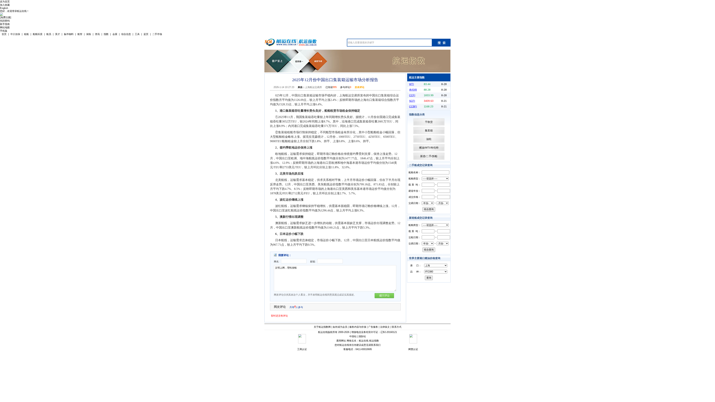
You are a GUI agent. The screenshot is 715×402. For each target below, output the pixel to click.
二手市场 (157, 34)
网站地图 (5, 27)
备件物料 (69, 34)
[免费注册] (5, 17)
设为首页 (5, 1)
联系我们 (376, 345)
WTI (411, 84)
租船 (26, 34)
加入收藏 (5, 5)
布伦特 (413, 89)
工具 (137, 34)
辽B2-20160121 (388, 332)
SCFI (412, 100)
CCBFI (413, 106)
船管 (79, 34)
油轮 (428, 139)
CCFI (412, 95)
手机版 (3, 30)
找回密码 (5, 20)
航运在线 (363, 340)
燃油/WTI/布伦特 (428, 147)
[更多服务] (357, 51)
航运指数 (374, 340)
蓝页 (146, 34)
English (4, 8)
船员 (48, 34)
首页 (4, 34)
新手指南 (5, 24)
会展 (114, 34)
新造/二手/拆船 (428, 156)
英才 (57, 34)
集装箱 (429, 130)
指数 (106, 34)
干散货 (429, 121)
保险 (88, 34)
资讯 (97, 34)
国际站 (362, 336)
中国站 (353, 336)
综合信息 (126, 34)
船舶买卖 (37, 34)
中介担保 (15, 34)
